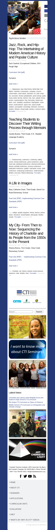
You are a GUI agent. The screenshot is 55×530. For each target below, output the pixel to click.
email (42, 93)
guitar (44, 96)
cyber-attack (22, 93)
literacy (37, 212)
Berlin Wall (36, 89)
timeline (11, 109)
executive (15, 96)
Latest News (15, 392)
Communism (24, 91)
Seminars (14, 493)
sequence (12, 273)
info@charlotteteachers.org (36, 471)
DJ (35, 93)
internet (25, 98)
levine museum (38, 271)
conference (26, 159)
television (34, 107)
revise (39, 168)
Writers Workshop (27, 173)
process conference (34, 166)
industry (29, 271)
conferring (33, 159)
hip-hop (19, 98)
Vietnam (17, 109)
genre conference (33, 162)
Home (12, 482)
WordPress (43, 525)
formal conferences (20, 162)
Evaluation (15, 509)
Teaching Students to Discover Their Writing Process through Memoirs (27, 123)
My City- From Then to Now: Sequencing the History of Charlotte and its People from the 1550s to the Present (27, 233)
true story (17, 173)
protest (11, 100)
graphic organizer (23, 212)
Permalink (12, 111)
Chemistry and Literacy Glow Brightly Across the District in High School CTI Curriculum (26, 399)
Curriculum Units (18, 504)
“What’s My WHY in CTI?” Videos (24, 520)
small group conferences (25, 171)
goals (41, 162)
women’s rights (40, 109)
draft (37, 93)
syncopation (19, 107)
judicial (38, 98)
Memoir (11, 166)
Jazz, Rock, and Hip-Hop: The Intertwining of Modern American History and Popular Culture (27, 51)
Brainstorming (16, 159)
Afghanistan (16, 89)
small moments (39, 171)
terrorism (41, 107)
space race (27, 104)
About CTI (15, 488)
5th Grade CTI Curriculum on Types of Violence (26, 402)
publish (26, 168)
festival (21, 96)
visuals (11, 217)
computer (32, 91)
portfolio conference (20, 166)
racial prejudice (19, 100)
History (32, 212)
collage (14, 212)
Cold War (17, 91)
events (11, 162)
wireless (32, 109)
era (10, 96)
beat (22, 89)
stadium (11, 107)
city (20, 271)
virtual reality (24, 109)
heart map (12, 164)
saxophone (27, 102)
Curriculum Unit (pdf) (17, 72)
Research (17, 215)
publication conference (16, 168)
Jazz (33, 98)
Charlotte (15, 271)
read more (13, 84)
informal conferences (38, 164)
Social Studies (25, 215)
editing (40, 159)
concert (38, 91)
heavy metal (13, 98)
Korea (43, 98)
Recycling (31, 100)
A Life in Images (20, 183)
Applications (16, 498)
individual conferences (23, 164)
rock (14, 102)
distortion (30, 93)
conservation (13, 93)
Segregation (35, 102)
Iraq (30, 98)
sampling (20, 102)
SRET (12, 515)
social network (18, 104)
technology (26, 107)
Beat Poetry (28, 89)
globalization (28, 96)
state (17, 273)
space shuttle (36, 104)
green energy (37, 96)
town (27, 273)
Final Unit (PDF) (15, 198)
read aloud (33, 168)
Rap (26, 100)
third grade (34, 215)
